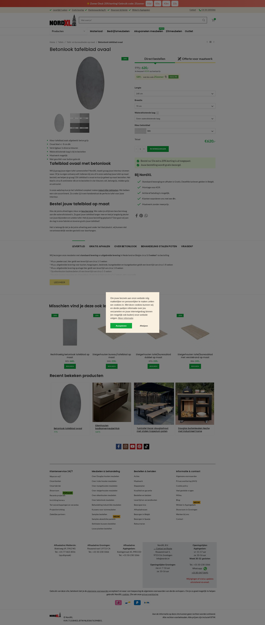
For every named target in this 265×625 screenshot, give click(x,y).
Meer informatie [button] (125, 318)
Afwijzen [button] (144, 326)
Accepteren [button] (121, 326)
